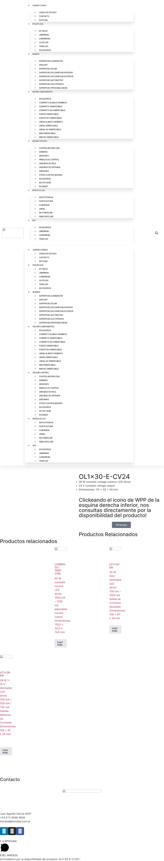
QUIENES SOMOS (39, 5)
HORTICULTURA (46, 201)
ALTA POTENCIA (46, 197)
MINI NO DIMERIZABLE (49, 137)
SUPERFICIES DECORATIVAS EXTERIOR (56, 76)
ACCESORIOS (45, 50)
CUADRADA (44, 205)
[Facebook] (20, 831)
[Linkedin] (4, 831)
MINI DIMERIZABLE (47, 133)
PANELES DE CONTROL (49, 160)
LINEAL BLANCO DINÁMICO (51, 122)
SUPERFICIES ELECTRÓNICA (51, 84)
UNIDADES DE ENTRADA (49, 167)
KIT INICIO (43, 31)
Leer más (60, 643)
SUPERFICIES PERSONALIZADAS (53, 88)
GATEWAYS (44, 171)
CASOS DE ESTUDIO (48, 12)
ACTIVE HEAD (45, 183)
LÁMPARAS (44, 35)
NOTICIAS (43, 20)
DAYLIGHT (43, 65)
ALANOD (35, 54)
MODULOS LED (38, 190)
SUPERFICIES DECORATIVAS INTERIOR (56, 72)
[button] (79, 242)
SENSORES (44, 156)
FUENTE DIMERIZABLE (49, 114)
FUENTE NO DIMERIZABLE (50, 118)
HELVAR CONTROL (39, 141)
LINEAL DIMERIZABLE (48, 126)
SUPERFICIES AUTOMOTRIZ (51, 80)
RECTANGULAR (46, 213)
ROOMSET (43, 186)
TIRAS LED (43, 46)
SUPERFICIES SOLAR (48, 69)
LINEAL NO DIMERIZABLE (50, 129)
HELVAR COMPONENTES (42, 92)
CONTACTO (44, 16)
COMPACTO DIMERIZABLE (50, 106)
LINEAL (42, 209)
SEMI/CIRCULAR (46, 216)
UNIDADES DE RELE (47, 163)
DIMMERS (43, 152)
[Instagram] (12, 831)
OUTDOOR (43, 42)
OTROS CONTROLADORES (50, 175)
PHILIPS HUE (37, 24)
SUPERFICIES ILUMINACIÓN (51, 61)
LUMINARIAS (44, 39)
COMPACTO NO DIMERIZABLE (52, 110)
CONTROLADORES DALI (49, 148)
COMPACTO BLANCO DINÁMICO (53, 103)
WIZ (34, 220)
